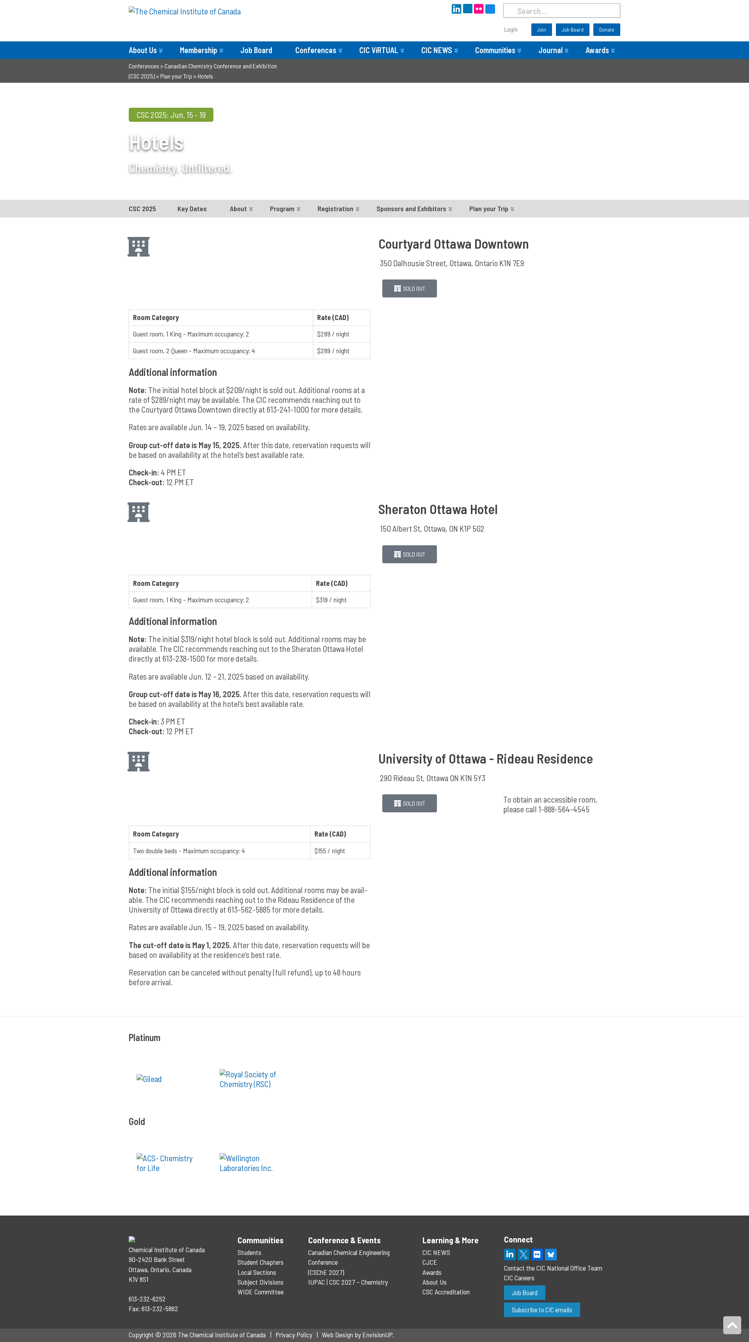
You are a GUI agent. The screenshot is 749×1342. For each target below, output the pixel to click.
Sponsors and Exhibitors (411, 208)
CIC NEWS (436, 50)
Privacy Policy (293, 1334)
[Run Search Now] (510, 10)
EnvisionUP (377, 1334)
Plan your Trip (488, 208)
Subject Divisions (261, 1282)
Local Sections (257, 1272)
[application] (499, 263)
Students (249, 1252)
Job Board (573, 29)
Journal (550, 50)
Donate (606, 29)
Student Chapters (261, 1262)
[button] (409, 288)
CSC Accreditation (446, 1291)
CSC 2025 (142, 208)
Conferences (315, 50)
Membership (198, 50)
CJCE (429, 1262)
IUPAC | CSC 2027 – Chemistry (348, 1282)
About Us (143, 50)
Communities (495, 50)
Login (511, 29)
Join (541, 29)
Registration (335, 208)
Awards (597, 50)
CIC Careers (519, 1277)
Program (282, 208)
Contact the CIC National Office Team (553, 1268)
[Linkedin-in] (510, 1254)
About (238, 208)
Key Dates (192, 208)
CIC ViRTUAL (378, 50)
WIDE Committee (261, 1291)
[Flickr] (537, 1254)
